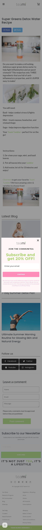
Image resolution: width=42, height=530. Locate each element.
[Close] (38, 240)
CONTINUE (21, 274)
